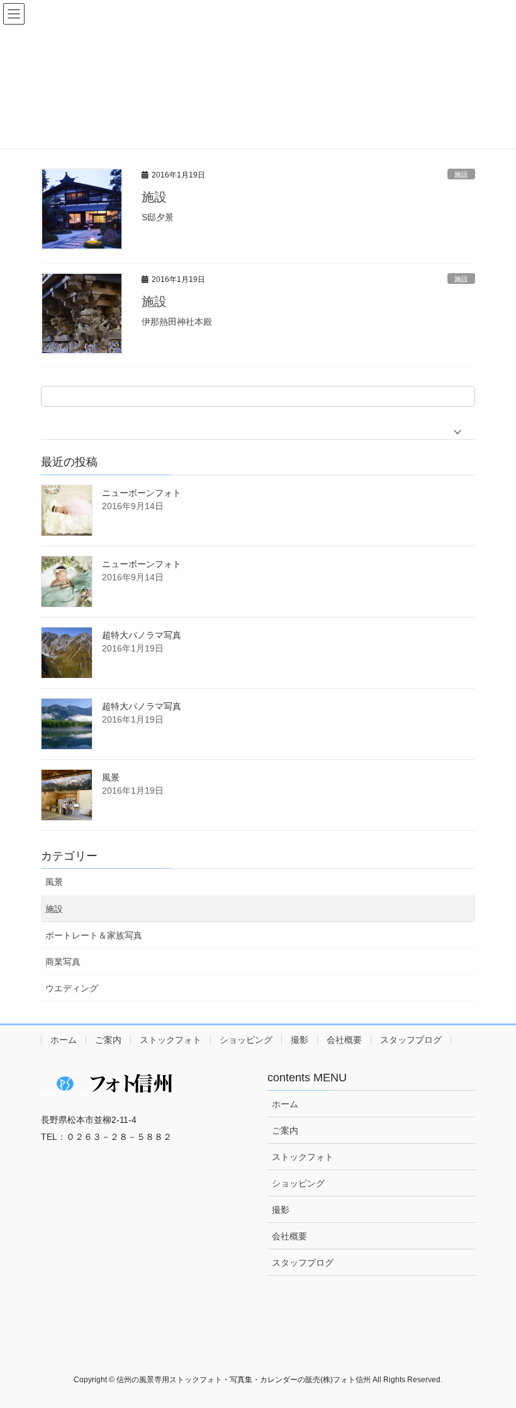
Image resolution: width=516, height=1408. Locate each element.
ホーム (63, 1040)
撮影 (299, 1040)
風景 (111, 777)
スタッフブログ (411, 1040)
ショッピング (246, 1040)
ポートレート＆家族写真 (93, 935)
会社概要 (344, 1040)
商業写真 (63, 962)
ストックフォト (170, 1040)
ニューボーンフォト (141, 493)
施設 (461, 174)
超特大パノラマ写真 (141, 635)
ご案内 (108, 1040)
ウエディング (71, 988)
